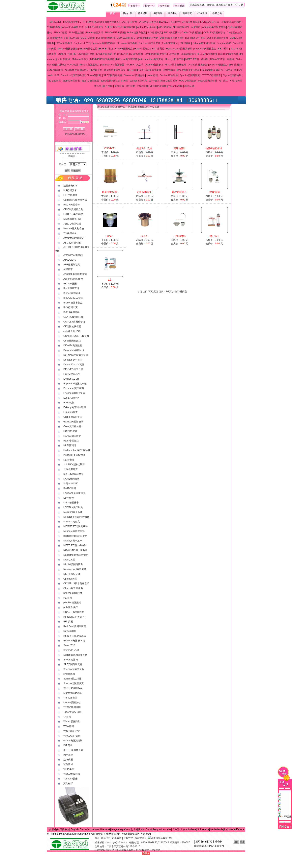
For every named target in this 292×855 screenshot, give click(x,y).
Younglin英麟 (175, 86)
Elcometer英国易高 (127, 43)
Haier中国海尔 (142, 48)
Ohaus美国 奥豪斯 (198, 64)
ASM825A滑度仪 (94, 27)
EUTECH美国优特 (170, 21)
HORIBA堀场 (106, 48)
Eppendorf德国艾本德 (103, 43)
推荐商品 (157, 13)
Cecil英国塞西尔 (106, 37)
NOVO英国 (72, 64)
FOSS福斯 (185, 43)
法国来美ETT (56, 21)
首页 (97, 838)
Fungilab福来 (224, 43)
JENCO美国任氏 (210, 21)
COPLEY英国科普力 (214, 32)
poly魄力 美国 (72, 70)
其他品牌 (189, 86)
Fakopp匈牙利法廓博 (203, 43)
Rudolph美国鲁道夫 (114, 70)
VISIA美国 (142, 86)
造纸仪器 (119, 86)
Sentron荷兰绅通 (169, 75)
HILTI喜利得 (158, 48)
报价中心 (150, 5)
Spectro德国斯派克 (190, 75)
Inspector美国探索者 (205, 48)
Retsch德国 (169, 70)
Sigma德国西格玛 (231, 75)
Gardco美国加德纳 (68, 48)
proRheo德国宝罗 (218, 64)
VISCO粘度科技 (158, 86)
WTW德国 (154, 80)
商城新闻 (187, 13)
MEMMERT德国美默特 (102, 59)
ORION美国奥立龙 (149, 21)
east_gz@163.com (117, 842)
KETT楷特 (223, 48)
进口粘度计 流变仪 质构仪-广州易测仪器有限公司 (123, 106)
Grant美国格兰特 (88, 48)
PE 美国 (234, 64)
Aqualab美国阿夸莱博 (214, 27)
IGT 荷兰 (223, 80)
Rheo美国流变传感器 (188, 70)
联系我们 (105, 838)
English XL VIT (82, 43)
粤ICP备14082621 (214, 846)
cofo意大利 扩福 (59, 37)
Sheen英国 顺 (94, 75)
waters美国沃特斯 (207, 80)
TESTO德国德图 (90, 80)
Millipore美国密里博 (126, 59)
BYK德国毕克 (154, 32)
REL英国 (132, 70)
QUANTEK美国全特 (91, 70)
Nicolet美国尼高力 (90, 64)
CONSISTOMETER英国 (83, 37)
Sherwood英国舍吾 (134, 75)
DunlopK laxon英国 (217, 37)
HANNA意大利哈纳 (231, 21)
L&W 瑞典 (173, 54)
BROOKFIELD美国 (115, 32)
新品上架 (127, 13)
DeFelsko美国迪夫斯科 (172, 37)
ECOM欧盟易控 (63, 43)
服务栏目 (164, 5)
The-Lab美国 (54, 80)
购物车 (134, 5)
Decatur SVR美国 (195, 37)
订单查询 (117, 838)
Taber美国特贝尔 (110, 80)
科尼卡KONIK (121, 54)
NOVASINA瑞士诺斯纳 (222, 59)
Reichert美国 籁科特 (212, 70)
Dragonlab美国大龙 (147, 37)
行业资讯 (202, 13)
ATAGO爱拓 (164, 27)
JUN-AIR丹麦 (65, 54)
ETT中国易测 (86, 21)
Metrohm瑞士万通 (228, 54)
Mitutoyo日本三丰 (174, 59)
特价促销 (142, 13)
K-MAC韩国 (136, 54)
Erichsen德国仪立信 (149, 43)
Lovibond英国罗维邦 (156, 54)
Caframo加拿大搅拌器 (107, 21)
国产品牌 (108, 86)
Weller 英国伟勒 (138, 80)
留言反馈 (179, 5)
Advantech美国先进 (72, 27)
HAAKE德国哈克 (123, 48)
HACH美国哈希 (129, 21)
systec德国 (152, 75)
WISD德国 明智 (169, 80)
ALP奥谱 (195, 27)
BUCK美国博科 (171, 32)
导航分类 (217, 13)
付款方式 (128, 838)
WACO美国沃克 (187, 80)
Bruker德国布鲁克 (136, 32)
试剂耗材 (130, 86)
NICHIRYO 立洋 (134, 64)
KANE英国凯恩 (104, 54)
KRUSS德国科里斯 (84, 54)
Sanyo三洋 (231, 70)
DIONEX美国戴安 (126, 37)
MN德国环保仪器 (191, 21)
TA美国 (124, 80)
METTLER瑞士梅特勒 (196, 59)
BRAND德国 (60, 32)
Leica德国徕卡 (188, 54)
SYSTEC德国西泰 (211, 75)
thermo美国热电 (71, 80)
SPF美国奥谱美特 (112, 75)
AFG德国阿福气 (181, 27)
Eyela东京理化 (170, 43)
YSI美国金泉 (53, 27)
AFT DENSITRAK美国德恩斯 (120, 27)
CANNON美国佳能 (192, 32)
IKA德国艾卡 (71, 21)
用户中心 (172, 13)
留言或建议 (141, 838)
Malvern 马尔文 (80, 59)
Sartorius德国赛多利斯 (73, 75)
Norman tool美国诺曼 (112, 64)
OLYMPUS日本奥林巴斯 (173, 64)
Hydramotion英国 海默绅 (179, 48)
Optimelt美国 (152, 64)
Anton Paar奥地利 (147, 27)
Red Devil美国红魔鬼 (149, 70)
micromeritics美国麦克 (151, 59)
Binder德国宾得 (94, 32)
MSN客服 (286, 816)
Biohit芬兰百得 (76, 32)
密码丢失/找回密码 (75, 133)
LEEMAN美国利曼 (208, 54)
